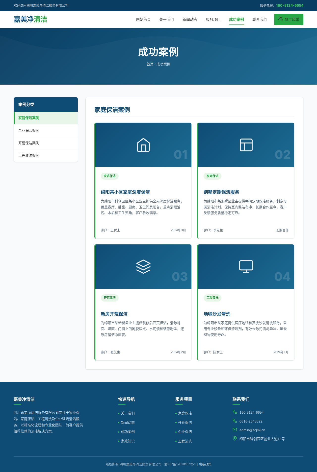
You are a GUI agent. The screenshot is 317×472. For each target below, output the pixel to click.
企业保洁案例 (28, 130)
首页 (150, 64)
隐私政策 (205, 464)
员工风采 (292, 19)
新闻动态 (190, 19)
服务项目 (213, 19)
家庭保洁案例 (28, 118)
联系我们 (259, 19)
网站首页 (143, 19)
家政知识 (128, 441)
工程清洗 (185, 441)
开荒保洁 (185, 423)
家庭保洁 (185, 413)
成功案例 (236, 19)
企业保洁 (185, 432)
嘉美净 (30, 19)
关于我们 (166, 19)
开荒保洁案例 (28, 143)
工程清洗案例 (28, 155)
